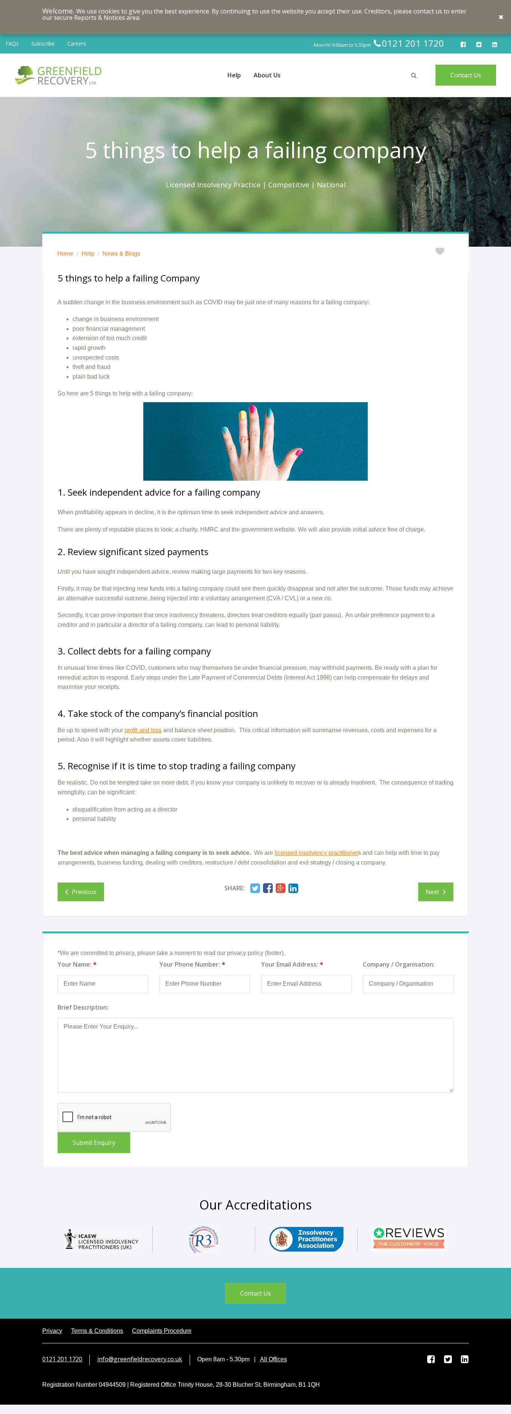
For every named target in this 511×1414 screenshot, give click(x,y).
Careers (76, 43)
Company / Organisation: (399, 964)
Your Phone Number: (189, 964)
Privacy (52, 1331)
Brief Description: (83, 1007)
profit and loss (143, 730)
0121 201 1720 (62, 1359)
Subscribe (43, 43)
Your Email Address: (289, 964)
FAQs (12, 43)
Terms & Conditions (97, 1331)
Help (88, 253)
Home (65, 253)
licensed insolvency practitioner (316, 853)
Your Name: (74, 964)
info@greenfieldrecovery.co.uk (139, 1359)
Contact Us (465, 75)
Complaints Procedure (162, 1331)
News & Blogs (121, 253)
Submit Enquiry (94, 1143)
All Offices (273, 1359)
